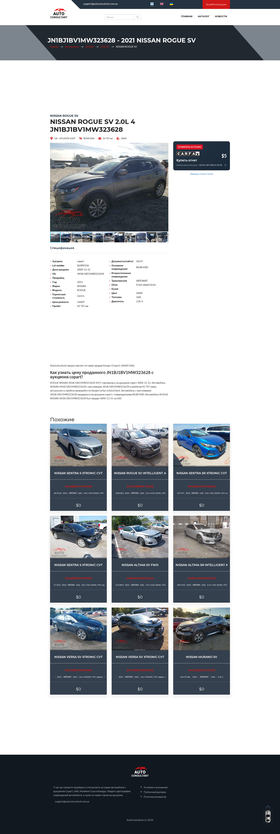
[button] (165, 145)
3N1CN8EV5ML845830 (78, 670)
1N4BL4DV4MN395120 (140, 578)
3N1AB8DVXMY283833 (202, 486)
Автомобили (72, 46)
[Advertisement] (140, 86)
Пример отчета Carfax (201, 173)
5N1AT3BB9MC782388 (140, 486)
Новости (221, 16)
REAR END (89, 138)
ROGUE (105, 46)
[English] (161, 3)
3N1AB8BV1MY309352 (78, 486)
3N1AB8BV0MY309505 (78, 578)
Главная (186, 16)
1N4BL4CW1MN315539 (201, 578)
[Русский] (152, 3)
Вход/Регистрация (216, 4)
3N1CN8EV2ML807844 (140, 670)
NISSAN (89, 46)
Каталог (203, 16)
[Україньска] (171, 3)
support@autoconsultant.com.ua (100, 3)
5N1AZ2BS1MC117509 (201, 670)
